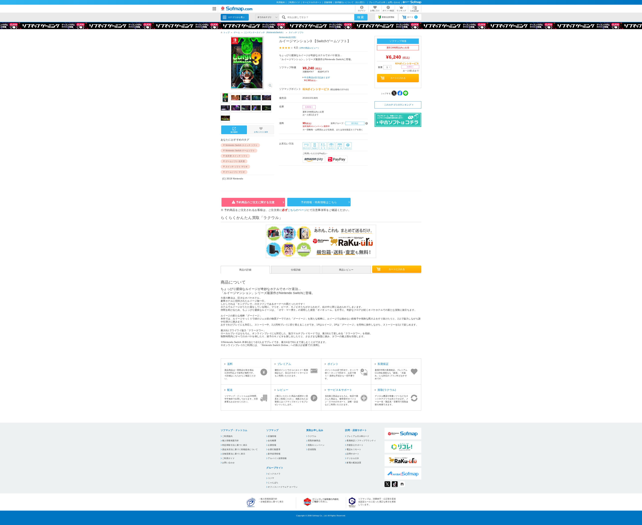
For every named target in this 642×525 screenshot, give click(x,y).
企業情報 (272, 445)
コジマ (271, 478)
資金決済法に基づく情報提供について (240, 449)
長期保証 (383, 364)
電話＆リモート (354, 449)
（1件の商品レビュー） (309, 48)
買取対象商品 (314, 440)
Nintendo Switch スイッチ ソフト (241, 145)
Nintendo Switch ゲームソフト (240, 150)
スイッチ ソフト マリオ (237, 167)
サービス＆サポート (312, 2)
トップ (226, 32)
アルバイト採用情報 (277, 458)
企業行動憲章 (274, 449)
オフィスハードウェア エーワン (283, 487)
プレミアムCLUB (377, 2)
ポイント (333, 364)
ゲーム (237, 32)
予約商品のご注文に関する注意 (255, 202)
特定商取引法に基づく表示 (234, 445)
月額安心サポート (355, 445)
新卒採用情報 (274, 454)
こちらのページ (297, 210)
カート (412, 17)
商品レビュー (346, 270)
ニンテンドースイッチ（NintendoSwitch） (264, 32)
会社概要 (272, 440)
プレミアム (284, 364)
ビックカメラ (274, 474)
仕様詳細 (296, 270)
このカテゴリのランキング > (398, 105)
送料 (230, 364)
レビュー (282, 389)
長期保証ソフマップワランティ (361, 440)
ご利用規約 (227, 436)
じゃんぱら (273, 482)
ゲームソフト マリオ (235, 172)
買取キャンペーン (316, 445)
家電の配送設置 (354, 463)
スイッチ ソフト (296, 32)
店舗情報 (328, 2)
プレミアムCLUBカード (358, 436)
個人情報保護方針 (230, 440)
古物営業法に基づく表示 (233, 454)
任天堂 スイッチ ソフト (237, 156)
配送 (230, 389)
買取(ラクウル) (387, 389)
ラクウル (312, 436)
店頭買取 (312, 449)
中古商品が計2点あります (317, 79)
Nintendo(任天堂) (287, 37)
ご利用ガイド (294, 2)
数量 (380, 67)
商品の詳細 (245, 270)
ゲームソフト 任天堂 (235, 161)
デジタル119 (353, 458)
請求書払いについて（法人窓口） (350, 2)
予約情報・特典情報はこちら (319, 202)
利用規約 (281, 2)
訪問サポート (353, 454)
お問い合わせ (394, 2)
